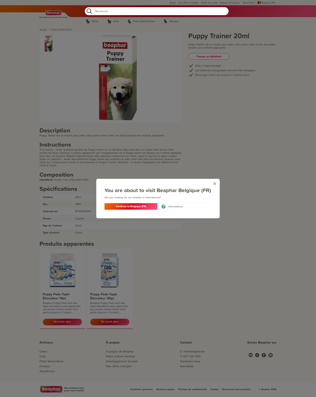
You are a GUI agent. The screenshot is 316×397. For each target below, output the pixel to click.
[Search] (89, 11)
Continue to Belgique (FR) (131, 206)
